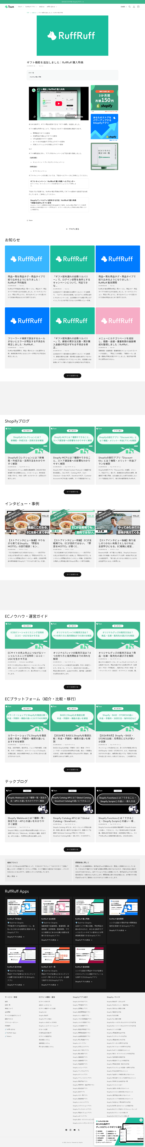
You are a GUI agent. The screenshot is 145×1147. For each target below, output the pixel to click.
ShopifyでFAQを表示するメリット (117, 1071)
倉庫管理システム (44, 1043)
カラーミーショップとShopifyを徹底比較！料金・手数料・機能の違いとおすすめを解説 (27, 738)
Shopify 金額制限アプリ (80, 1060)
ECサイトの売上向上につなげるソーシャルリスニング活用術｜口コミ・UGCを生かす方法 (27, 656)
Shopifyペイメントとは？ (115, 1085)
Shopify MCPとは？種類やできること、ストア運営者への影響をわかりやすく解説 (72, 460)
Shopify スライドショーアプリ (82, 1106)
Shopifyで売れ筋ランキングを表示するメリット (121, 1078)
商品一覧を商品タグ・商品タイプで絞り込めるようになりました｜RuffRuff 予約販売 (26, 279)
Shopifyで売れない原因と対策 (116, 1008)
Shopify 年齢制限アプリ (80, 1064)
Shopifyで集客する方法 (114, 1012)
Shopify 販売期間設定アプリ (81, 1012)
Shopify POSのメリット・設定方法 (117, 1005)
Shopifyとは (42, 1012)
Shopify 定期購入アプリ (80, 1008)
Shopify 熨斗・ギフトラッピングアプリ (85, 1119)
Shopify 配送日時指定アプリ (81, 1029)
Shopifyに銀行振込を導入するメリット (119, 1095)
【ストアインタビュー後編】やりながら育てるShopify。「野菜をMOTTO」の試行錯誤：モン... (26, 543)
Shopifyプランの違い (45, 1019)
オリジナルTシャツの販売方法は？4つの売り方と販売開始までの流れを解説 (72, 656)
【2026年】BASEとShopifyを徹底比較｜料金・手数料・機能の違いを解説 (72, 738)
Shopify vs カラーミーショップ (48, 1026)
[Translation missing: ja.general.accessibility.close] (141, 1120)
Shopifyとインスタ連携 (114, 1029)
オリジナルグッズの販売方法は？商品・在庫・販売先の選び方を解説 (117, 654)
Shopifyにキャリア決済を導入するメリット (120, 1099)
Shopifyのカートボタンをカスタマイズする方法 (121, 1022)
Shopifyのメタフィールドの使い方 (117, 1113)
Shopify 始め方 (43, 1015)
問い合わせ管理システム (46, 1047)
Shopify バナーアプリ (79, 1043)
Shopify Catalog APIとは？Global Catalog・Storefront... (71, 820)
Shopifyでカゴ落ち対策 (114, 1019)
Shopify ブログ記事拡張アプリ (82, 1019)
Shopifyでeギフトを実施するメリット (118, 1050)
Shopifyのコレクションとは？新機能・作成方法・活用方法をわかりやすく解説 (26, 460)
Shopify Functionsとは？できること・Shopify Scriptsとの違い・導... (117, 820)
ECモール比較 (43, 1029)
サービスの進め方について (13, 1015)
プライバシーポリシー (11, 1022)
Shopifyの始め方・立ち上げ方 (116, 1001)
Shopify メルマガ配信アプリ (81, 1022)
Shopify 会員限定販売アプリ (81, 1036)
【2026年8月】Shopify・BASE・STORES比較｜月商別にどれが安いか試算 (117, 738)
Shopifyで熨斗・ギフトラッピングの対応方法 (121, 1054)
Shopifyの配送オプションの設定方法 (118, 1060)
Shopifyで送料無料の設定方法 (116, 1057)
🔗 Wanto (8, 1036)
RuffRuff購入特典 (35, 77)
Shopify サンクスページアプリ (82, 1109)
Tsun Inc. (69, 1142)
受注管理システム (44, 1040)
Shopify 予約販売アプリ (80, 1005)
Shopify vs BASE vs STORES (48, 1022)
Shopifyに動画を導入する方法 (116, 1040)
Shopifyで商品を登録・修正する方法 (118, 1064)
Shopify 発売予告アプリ (80, 1081)
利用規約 (7, 1026)
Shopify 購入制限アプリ (80, 1054)
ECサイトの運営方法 (45, 1036)
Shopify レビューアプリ (80, 1067)
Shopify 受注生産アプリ (80, 1088)
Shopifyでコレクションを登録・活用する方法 (121, 1067)
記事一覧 (7, 1005)
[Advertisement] (73, 398)
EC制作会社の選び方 (45, 1033)
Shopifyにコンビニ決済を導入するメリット (120, 1092)
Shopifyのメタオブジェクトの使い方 (118, 1116)
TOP (28, 13)
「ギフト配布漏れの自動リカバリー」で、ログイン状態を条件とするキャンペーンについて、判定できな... (71, 281)
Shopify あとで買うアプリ (81, 1050)
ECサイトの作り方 (44, 1001)
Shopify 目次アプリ (79, 1092)
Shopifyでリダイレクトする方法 (117, 1036)
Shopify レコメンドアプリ (81, 1102)
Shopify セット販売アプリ (81, 1015)
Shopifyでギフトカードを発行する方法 (119, 1047)
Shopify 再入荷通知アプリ (81, 1040)
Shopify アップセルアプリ (81, 1071)
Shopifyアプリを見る (14, 937)
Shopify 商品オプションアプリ (82, 1113)
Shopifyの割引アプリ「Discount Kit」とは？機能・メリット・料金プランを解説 (117, 460)
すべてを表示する (72, 376)
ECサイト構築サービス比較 (47, 1008)
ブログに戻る (74, 229)
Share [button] (31, 220)
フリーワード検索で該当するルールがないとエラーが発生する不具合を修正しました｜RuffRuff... (26, 341)
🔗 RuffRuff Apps (10, 1033)
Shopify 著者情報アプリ (80, 1099)
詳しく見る (11, 876)
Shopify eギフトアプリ (80, 1116)
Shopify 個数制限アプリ (80, 1057)
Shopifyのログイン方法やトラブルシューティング (122, 1109)
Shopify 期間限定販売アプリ (81, 1033)
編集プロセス (9, 1019)
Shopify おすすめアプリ (80, 1001)
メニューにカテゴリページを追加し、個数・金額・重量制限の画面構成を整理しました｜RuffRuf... (117, 341)
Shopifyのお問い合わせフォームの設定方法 (120, 1106)
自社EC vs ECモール (45, 1005)
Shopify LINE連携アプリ (80, 1026)
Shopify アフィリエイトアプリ (82, 1078)
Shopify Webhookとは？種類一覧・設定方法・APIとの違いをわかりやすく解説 (27, 821)
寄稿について (9, 1008)
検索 (6, 1001)
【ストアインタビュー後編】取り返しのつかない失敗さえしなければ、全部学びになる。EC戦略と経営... (117, 543)
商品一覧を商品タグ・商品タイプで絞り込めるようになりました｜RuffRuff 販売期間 (117, 279)
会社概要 (7, 1012)
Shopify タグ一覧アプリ (80, 1095)
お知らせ (34, 13)
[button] (20, 7)
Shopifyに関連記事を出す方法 (116, 1033)
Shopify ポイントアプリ (80, 1074)
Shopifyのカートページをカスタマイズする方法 (121, 1026)
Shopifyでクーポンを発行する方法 (117, 1043)
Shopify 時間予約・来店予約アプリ (83, 1085)
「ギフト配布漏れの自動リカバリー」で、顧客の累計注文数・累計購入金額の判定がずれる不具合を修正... (71, 343)
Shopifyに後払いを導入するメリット (118, 1088)
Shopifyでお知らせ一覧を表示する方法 (119, 1102)
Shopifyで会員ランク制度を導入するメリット (121, 1074)
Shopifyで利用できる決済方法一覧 (117, 1081)
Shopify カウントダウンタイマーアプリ (85, 1123)
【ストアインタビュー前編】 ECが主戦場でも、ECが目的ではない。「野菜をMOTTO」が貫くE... (72, 543)
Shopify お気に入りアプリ (81, 1047)
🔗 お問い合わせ (10, 1029)
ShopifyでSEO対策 (112, 1015)
